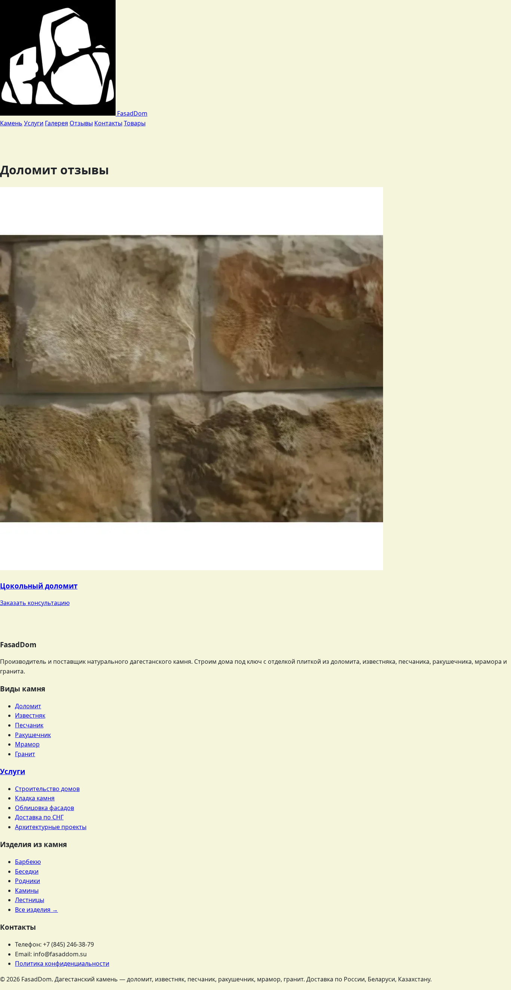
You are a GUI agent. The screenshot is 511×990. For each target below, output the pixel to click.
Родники (27, 881)
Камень (11, 123)
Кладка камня (35, 798)
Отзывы (81, 123)
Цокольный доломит (38, 585)
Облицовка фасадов (44, 808)
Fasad (131, 113)
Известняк (30, 715)
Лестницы (29, 900)
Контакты (108, 123)
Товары (135, 123)
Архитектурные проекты (50, 827)
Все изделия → (36, 909)
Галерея (56, 123)
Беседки (27, 871)
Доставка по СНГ (39, 817)
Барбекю (28, 862)
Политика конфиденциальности (62, 963)
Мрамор (27, 744)
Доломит (28, 706)
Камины (27, 890)
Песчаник (29, 725)
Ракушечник (33, 735)
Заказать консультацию (35, 603)
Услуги (33, 123)
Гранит (25, 754)
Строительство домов (47, 789)
